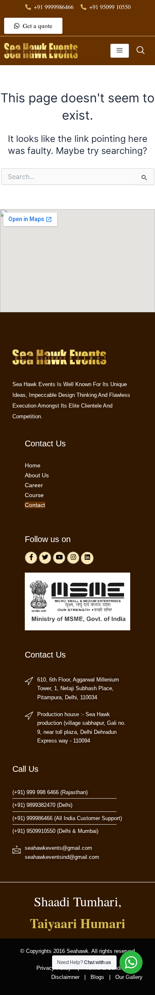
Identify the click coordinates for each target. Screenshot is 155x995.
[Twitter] (45, 558)
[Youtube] (59, 558)
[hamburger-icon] (119, 51)
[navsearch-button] (140, 50)
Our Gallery (128, 977)
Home (33, 465)
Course (34, 495)
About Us (37, 475)
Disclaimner (65, 977)
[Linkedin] (87, 558)
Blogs (97, 977)
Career (34, 485)
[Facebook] (31, 558)
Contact (35, 505)
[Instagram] (73, 558)
